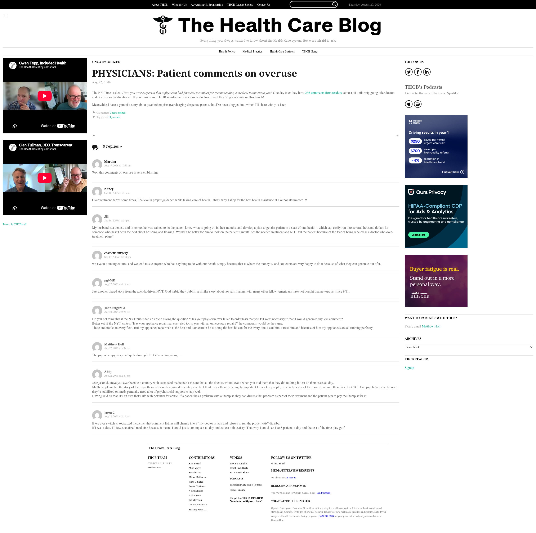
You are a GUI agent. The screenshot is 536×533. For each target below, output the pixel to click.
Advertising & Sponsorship (207, 4)
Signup (409, 367)
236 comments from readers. (324, 92)
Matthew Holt (431, 326)
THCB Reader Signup (240, 4)
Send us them (323, 492)
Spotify (241, 489)
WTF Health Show (239, 472)
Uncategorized (106, 61)
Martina (110, 161)
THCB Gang (309, 51)
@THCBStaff (278, 463)
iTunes (233, 489)
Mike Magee (195, 467)
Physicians (114, 117)
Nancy (108, 188)
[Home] (267, 25)
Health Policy (227, 51)
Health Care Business (282, 51)
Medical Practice (252, 51)
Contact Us (263, 4)
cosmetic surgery (116, 252)
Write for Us (179, 4)
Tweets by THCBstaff (14, 224)
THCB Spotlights (238, 463)
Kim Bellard (195, 463)
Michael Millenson (198, 477)
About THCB (160, 4)
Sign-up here (253, 501)
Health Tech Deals (239, 467)
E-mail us (291, 477)
